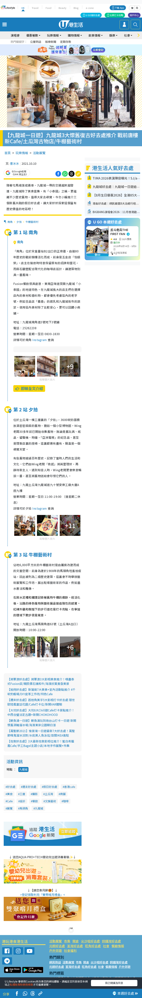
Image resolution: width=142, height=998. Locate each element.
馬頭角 (24, 808)
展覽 (10, 808)
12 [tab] (81, 50)
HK (23, 8)
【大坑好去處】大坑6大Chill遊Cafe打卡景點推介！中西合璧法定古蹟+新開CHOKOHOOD (41, 712)
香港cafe (69, 787)
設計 (22, 801)
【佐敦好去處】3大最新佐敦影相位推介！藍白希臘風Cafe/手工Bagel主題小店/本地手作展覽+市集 (40, 743)
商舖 (63, 794)
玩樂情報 (22, 152)
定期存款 (65, 42)
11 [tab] (77, 50)
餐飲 (35, 801)
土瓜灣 (49, 794)
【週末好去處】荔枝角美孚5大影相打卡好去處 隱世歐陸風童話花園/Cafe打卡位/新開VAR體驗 (41, 702)
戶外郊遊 (55, 950)
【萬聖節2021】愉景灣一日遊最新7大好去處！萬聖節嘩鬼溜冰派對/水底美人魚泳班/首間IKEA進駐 (41, 733)
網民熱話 (55, 962)
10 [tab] (74, 50)
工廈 (22, 794)
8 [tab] (66, 50)
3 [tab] (70, 45)
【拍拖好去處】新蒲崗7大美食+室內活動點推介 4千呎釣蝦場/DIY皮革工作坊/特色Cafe (41, 691)
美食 (10, 794)
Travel (35, 8)
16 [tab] (77, 54)
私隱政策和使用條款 (21, 984)
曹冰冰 (14, 163)
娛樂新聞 (50, 42)
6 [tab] (81, 45)
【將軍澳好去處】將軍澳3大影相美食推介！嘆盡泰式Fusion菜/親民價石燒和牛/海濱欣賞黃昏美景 (40, 681)
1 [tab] (63, 45)
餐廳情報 (117, 946)
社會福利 (70, 950)
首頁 (7, 152)
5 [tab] (77, 45)
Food (48, 8)
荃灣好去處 (75, 946)
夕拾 (19, 222)
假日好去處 (50, 787)
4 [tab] (74, 45)
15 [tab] (74, 54)
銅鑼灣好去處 (111, 941)
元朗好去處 (57, 946)
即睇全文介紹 (32, 388)
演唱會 (15, 35)
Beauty (62, 8)
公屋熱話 (35, 42)
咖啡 (66, 801)
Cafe (10, 801)
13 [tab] (66, 54)
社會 (106, 946)
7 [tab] (63, 50)
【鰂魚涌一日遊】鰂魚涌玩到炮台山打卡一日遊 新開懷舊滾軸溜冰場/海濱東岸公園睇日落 (41, 722)
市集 (67, 941)
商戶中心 (134, 15)
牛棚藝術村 (32, 222)
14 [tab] (70, 54)
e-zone (90, 8)
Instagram (39, 340)
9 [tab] (70, 50)
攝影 (35, 794)
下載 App (119, 7)
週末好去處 (29, 787)
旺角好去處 (93, 946)
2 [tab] (66, 45)
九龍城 (23, 769)
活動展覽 (39, 152)
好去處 (11, 787)
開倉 (75, 941)
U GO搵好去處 (93, 15)
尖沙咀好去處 (90, 941)
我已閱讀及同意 (114, 983)
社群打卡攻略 (116, 15)
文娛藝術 (50, 801)
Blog (76, 8)
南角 (10, 222)
